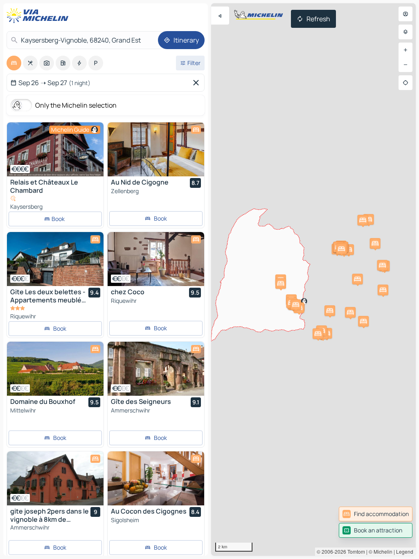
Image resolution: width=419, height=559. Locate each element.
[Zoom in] (405, 50)
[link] (375, 514)
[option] (14, 63)
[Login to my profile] (405, 14)
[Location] (405, 82)
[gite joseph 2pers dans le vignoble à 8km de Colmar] (55, 478)
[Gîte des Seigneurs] (156, 369)
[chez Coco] (156, 259)
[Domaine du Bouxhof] (55, 369)
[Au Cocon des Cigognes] (156, 478)
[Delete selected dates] (197, 83)
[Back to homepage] (39, 16)
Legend (404, 551)
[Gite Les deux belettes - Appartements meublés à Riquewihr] (55, 259)
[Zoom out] (405, 64)
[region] (313, 279)
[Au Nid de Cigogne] (156, 149)
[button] (375, 243)
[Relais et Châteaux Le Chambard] (55, 149)
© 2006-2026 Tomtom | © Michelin (354, 551)
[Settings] (405, 32)
